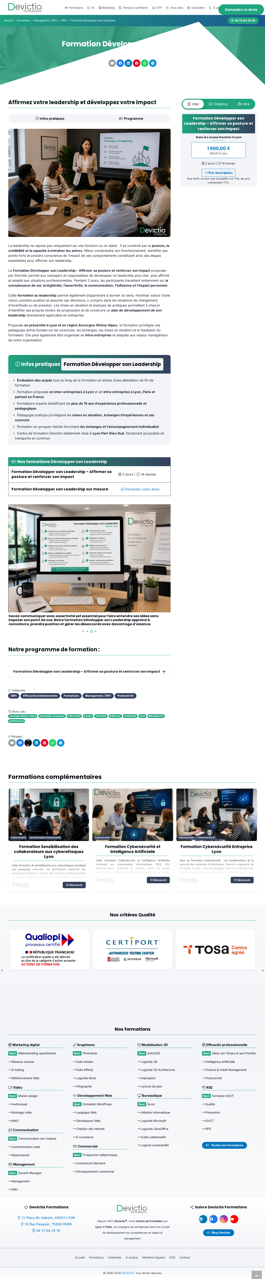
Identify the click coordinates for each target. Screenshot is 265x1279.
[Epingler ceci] (136, 63)
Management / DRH (45, 20)
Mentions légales (153, 1257)
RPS (208, 1129)
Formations (96, 1257)
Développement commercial (94, 1171)
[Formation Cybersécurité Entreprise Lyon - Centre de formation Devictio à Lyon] (132, 815)
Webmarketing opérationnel (37, 1053)
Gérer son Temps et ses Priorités (234, 1053)
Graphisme (85, 1045)
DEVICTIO (128, 1273)
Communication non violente (37, 1138)
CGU (172, 1257)
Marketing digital (26, 1045)
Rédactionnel (20, 1155)
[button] (83, 631)
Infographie (83, 1086)
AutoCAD (153, 1053)
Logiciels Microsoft (153, 1120)
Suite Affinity (84, 1069)
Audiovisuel (19, 1104)
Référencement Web (25, 1078)
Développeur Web (88, 1120)
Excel (151, 1104)
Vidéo (17, 1087)
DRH (14, 1189)
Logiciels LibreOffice (154, 1129)
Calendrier (115, 1257)
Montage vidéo (21, 1112)
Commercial (87, 1146)
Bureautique (151, 1095)
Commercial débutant (90, 1163)
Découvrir (75, 880)
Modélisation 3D (154, 1045)
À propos (132, 1257)
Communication (25, 1130)
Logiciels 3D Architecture (157, 1069)
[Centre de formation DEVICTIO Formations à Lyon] (25, 7)
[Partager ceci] (120, 63)
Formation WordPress (97, 1104)
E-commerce (84, 1137)
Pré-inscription (220, 173)
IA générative (186, 837)
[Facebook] (213, 1219)
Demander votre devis (141, 489)
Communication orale (25, 1147)
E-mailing (17, 1069)
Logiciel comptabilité (154, 1145)
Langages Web (86, 1112)
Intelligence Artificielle (208, 837)
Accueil (80, 1257)
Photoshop (90, 1053)
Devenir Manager (30, 1172)
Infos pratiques (51, 118)
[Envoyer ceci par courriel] (112, 63)
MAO (15, 1120)
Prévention (212, 1112)
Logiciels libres (85, 1078)
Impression (147, 1078)
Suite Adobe (84, 1061)
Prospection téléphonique (100, 1154)
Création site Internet (90, 1129)
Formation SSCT (223, 1096)
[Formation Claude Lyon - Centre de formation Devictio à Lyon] (216, 815)
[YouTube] (234, 1219)
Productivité (213, 1078)
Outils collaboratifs (153, 1137)
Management (23, 1164)
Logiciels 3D (148, 1061)
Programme (133, 118)
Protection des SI (122, 837)
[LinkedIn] (203, 1219)
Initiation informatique (155, 1112)
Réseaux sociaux (22, 1061)
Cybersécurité (18, 837)
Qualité (210, 1104)
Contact (184, 1257)
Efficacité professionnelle (226, 1045)
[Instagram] (224, 1219)
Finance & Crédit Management (226, 1069)
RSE (209, 1087)
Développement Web (94, 1095)
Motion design (27, 1096)
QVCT (209, 1120)
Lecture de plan (151, 1086)
